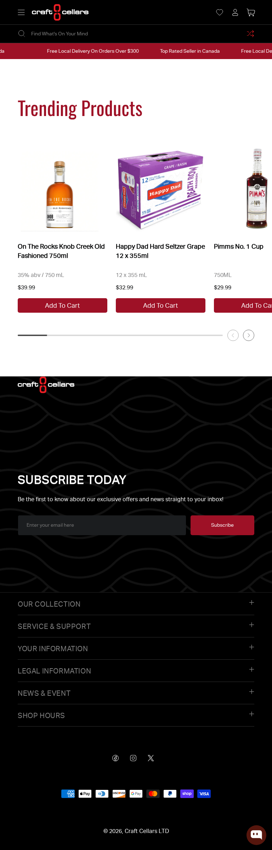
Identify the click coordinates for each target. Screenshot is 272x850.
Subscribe (222, 525)
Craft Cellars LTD (147, 831)
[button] (21, 12)
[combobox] (136, 34)
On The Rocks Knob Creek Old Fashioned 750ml (61, 251)
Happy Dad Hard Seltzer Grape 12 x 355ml (160, 251)
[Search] (21, 33)
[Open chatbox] (256, 835)
